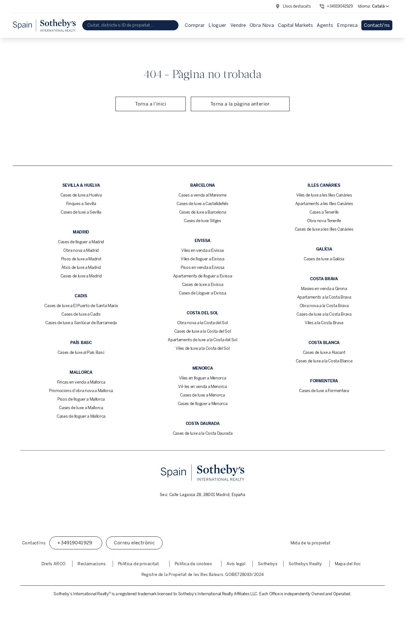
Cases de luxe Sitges (202, 220)
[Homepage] (44, 25)
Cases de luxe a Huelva (81, 195)
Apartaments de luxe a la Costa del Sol (202, 339)
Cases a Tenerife (324, 212)
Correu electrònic (134, 543)
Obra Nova (262, 25)
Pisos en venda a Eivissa (202, 267)
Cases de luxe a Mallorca (81, 407)
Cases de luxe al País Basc (81, 352)
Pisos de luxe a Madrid (81, 259)
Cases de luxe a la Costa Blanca (324, 361)
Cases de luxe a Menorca (202, 395)
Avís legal (236, 563)
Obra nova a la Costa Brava (324, 305)
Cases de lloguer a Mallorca (81, 416)
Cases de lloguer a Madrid (81, 241)
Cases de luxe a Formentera (324, 390)
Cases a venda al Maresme (202, 195)
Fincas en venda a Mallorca (81, 382)
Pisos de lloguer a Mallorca (81, 399)
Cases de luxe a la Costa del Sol (202, 331)
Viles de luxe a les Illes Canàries (324, 195)
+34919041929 (340, 6)
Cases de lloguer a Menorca (202, 403)
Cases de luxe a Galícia (324, 259)
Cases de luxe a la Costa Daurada (203, 433)
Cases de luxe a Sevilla (81, 212)
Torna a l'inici (150, 104)
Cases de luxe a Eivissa (202, 284)
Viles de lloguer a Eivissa (202, 259)
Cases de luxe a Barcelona (202, 212)
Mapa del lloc (348, 563)
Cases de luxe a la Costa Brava (323, 314)
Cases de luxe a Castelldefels (202, 203)
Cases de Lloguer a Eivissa (202, 293)
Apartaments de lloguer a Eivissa (202, 276)
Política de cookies (193, 563)
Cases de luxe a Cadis (80, 314)
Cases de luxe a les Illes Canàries (324, 229)
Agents (325, 25)
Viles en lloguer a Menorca (202, 378)
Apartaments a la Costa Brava (324, 297)
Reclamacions (92, 563)
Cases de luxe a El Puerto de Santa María (80, 305)
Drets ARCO (53, 563)
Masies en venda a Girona (324, 288)
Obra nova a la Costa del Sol (202, 322)
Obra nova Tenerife (324, 220)
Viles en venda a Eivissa (202, 250)
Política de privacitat (138, 563)
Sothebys (267, 563)
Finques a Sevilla (81, 203)
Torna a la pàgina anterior (240, 104)
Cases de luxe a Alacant (324, 352)
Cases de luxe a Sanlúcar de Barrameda (81, 322)
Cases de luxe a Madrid (81, 276)
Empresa (347, 25)
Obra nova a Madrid (81, 250)
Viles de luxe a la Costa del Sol (203, 348)
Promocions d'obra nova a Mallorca (81, 390)
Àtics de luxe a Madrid (81, 267)
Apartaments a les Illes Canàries (324, 203)
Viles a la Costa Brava (324, 322)
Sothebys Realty (305, 563)
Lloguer (218, 25)
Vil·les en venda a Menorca (202, 386)
